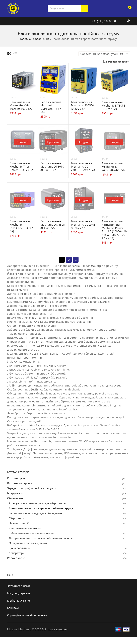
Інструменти (15, 493)
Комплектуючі (16, 478)
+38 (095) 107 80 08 (103, 21)
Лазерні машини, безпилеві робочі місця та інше (41, 538)
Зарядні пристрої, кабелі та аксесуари (31, 488)
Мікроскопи (16, 518)
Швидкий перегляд (33, 81)
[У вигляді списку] (15, 54)
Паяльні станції (19, 523)
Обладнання (41, 39)
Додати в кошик (33, 69)
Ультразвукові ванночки (25, 528)
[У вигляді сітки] (9, 54)
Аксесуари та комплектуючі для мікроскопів (37, 503)
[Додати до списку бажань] (33, 75)
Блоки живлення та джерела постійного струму (41, 508)
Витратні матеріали (19, 483)
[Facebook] (120, 21)
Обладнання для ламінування (28, 543)
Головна (25, 39)
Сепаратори (17, 553)
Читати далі (33, 130)
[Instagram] (124, 21)
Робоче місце (16, 558)
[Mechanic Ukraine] (13, 8)
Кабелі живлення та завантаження (31, 533)
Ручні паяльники (20, 548)
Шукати (84, 8)
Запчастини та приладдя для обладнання (35, 513)
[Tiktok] (128, 21)
